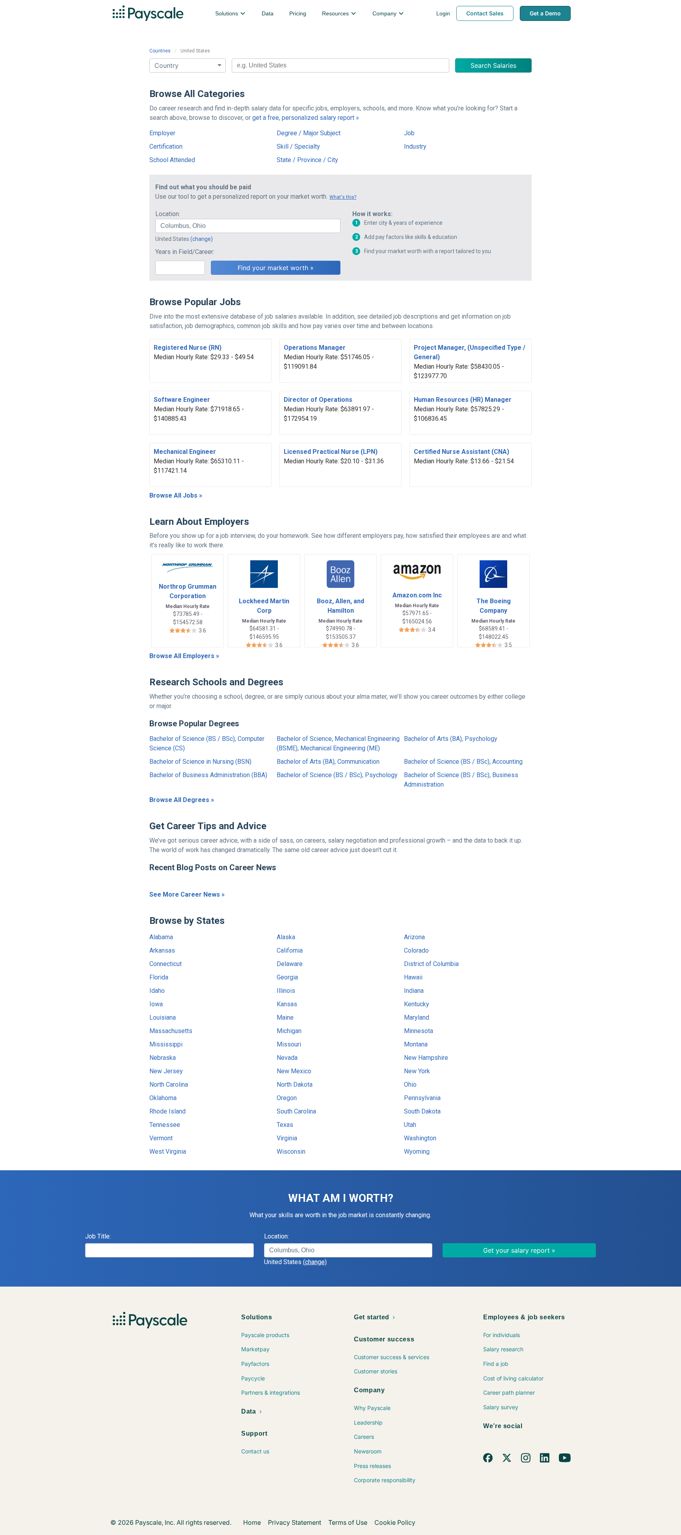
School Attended (172, 160)
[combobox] (340, 65)
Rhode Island (167, 1111)
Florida (158, 977)
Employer (162, 133)
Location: (167, 214)
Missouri (289, 1044)
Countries (160, 51)
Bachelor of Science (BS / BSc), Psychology (337, 775)
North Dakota (295, 1084)
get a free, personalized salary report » (305, 117)
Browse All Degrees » (181, 800)
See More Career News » (187, 894)
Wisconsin (291, 1151)
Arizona (414, 937)
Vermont (161, 1138)
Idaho (157, 990)
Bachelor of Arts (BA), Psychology (450, 738)
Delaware (290, 964)
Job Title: (98, 1236)
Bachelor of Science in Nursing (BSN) (200, 761)
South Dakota (422, 1111)
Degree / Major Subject (308, 133)
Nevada (287, 1057)
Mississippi (165, 1044)
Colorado (416, 950)
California (290, 950)
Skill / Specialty (298, 146)
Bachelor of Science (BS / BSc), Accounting (463, 761)
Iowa (156, 1004)
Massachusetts (170, 1031)
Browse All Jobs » (175, 495)
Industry (415, 146)
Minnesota (418, 1031)
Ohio (410, 1084)
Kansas (287, 1004)
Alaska (286, 937)
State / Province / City (307, 160)
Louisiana (162, 1017)
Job (409, 133)
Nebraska (162, 1057)
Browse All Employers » (184, 656)
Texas (285, 1124)
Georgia (287, 977)
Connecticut (165, 964)
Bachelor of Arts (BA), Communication (328, 761)
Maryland (416, 1017)
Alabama (161, 937)
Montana (416, 1044)
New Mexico (294, 1071)
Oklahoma (163, 1098)
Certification (165, 146)
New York (417, 1071)
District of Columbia (431, 964)
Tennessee (164, 1124)
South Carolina (296, 1111)
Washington (420, 1138)
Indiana (414, 990)
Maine (285, 1017)
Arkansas (162, 950)
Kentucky (416, 1004)
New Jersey (166, 1071)
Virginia (287, 1138)
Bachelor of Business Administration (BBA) (208, 775)
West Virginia (167, 1151)
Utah (410, 1124)
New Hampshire (426, 1057)
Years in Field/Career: (184, 252)
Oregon (287, 1098)
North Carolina (168, 1084)
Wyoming (417, 1151)
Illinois (286, 990)
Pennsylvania (422, 1098)
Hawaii (413, 977)
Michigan (289, 1031)
